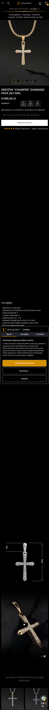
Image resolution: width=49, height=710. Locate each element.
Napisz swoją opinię (40, 128)
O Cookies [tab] (40, 334)
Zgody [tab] (9, 334)
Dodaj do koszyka (24, 123)
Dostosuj (23, 371)
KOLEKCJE (26, 15)
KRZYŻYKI (36, 15)
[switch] (44, 706)
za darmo (33, 9)
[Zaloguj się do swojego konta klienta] (40, 3)
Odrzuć (24, 379)
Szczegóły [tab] (24, 334)
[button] (10, 3)
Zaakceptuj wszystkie (24, 363)
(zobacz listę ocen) (22, 128)
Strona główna (15, 15)
